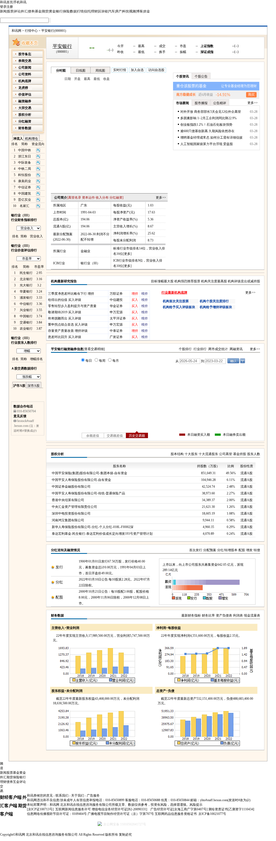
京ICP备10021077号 (212, 814)
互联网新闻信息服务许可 (73, 809)
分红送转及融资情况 (65, 550)
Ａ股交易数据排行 (24, 368)
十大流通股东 (208, 454)
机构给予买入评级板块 (179, 307)
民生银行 (26, 273)
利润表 (238, 615)
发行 (59, 567)
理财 (94, 11)
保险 (66, 11)
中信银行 (26, 304)
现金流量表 (252, 615)
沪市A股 (19, 386)
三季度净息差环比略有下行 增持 (71, 293)
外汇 (24, 11)
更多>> (161, 197)
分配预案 (209, 550)
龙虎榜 (23, 88)
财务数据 (57, 615)
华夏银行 (26, 291)
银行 (59, 11)
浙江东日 (24, 156)
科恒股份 (24, 175)
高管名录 (74, 197)
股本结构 (177, 454)
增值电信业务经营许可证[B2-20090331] (119, 809)
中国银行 (26, 316)
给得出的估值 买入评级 (64, 300)
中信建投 (116, 300)
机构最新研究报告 (64, 281)
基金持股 (239, 454)
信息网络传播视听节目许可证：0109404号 (57, 814)
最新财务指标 (191, 615)
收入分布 (102, 197)
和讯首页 (6, 2)
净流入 (18, 138)
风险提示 (195, 805)
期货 (45, 11)
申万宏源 (116, 312)
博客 (139, 11)
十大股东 (191, 454)
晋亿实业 (24, 200)
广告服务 (93, 795)
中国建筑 (24, 193)
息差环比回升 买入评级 (64, 337)
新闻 (3, 11)
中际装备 (24, 162)
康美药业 (24, 181)
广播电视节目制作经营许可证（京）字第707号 (121, 814)
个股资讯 (182, 76)
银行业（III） (90, 263)
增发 (249, 550)
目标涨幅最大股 (162, 281)
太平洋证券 (118, 318)
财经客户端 (11, 797)
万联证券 (116, 293)
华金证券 (116, 306)
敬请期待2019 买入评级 (64, 312)
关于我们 (77, 795)
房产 (118, 11)
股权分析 (57, 454)
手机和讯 (19, 2)
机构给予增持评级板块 (216, 307)
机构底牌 (24, 81)
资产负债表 (224, 615)
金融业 (85, 251)
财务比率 (208, 615)
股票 (10, 11)
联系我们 (62, 795)
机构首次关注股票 (176, 301)
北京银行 (26, 279)
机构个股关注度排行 (214, 301)
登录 (3, 7)
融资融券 (24, 101)
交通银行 (26, 322)
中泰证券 (116, 331)
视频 (132, 11)
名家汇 (24, 206)
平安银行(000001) (53, 31)
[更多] (127, 254)
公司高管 (225, 454)
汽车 (111, 11)
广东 (84, 205)
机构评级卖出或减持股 (244, 281)
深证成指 (207, 52)
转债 (257, 550)
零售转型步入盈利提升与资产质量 (72, 306)
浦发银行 (26, 298)
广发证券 (116, 337)
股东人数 (253, 454)
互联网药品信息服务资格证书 (176, 814)
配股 (242, 550)
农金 (146, 11)
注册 (9, 7)
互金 (16, 782)
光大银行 (26, 285)
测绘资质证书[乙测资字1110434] (231, 809)
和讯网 (16, 31)
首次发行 (195, 550)
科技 (125, 11)
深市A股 (33, 386)
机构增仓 (31, 138)
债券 (31, 11)
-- (92, 47)
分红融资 (115, 197)
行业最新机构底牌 (174, 292)
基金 (38, 11)
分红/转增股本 (227, 550)
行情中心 (31, 31)
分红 (59, 582)
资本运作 (88, 197)
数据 (73, 11)
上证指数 (207, 46)
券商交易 (24, 61)
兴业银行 (26, 310)
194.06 (85, 219)
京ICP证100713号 (40, 809)
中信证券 (24, 187)
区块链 (103, 11)
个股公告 (201, 76)
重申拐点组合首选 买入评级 (68, 324)
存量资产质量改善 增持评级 (68, 331)
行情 (80, 11)
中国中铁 (24, 150)
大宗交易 (24, 108)
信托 (87, 11)
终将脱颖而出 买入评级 (64, 318)
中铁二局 (24, 169)
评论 (17, 11)
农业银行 (26, 328)
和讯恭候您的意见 (40, 795)
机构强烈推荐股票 (187, 281)
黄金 (52, 11)
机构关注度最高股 (214, 281)
